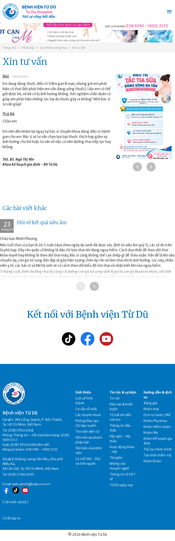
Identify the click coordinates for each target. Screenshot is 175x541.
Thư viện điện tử (87, 431)
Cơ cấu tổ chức (86, 409)
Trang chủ (9, 48)
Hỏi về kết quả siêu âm (42, 222)
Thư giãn (116, 458)
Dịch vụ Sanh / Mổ (157, 415)
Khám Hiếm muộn (157, 427)
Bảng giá (150, 403)
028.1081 (135, 25)
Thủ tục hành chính (158, 449)
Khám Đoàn (152, 461)
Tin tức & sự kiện (123, 392)
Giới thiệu (83, 392)
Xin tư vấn (78, 48)
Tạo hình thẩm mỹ (157, 455)
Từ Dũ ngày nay (121, 485)
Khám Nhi (151, 433)
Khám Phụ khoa (155, 421)
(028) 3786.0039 (21, 474)
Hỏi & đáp (27, 48)
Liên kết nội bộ (15, 502)
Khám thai (151, 409)
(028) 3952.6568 (20, 430)
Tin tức (115, 398)
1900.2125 (157, 25)
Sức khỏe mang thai (53, 48)
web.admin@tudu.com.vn (31, 484)
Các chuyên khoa (88, 415)
